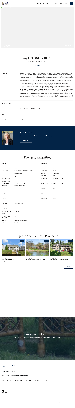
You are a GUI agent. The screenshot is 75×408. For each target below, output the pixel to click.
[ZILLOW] (72, 380)
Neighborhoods (28, 380)
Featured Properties (18, 380)
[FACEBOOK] (63, 380)
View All (69, 266)
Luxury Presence (11, 401)
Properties (37, 3)
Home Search (46, 3)
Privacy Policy (70, 401)
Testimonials (37, 380)
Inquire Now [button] (37, 65)
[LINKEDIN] (69, 380)
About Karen (9, 380)
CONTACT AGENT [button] (26, 140)
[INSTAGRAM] (66, 380)
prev (5, 45)
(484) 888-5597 (63, 3)
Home (3, 380)
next (8, 45)
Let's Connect (44, 380)
